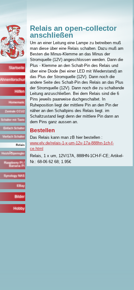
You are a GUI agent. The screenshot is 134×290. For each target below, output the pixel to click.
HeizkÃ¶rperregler (13, 153)
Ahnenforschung (12, 79)
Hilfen (20, 91)
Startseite (17, 68)
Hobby (19, 208)
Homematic (17, 102)
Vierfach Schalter (13, 136)
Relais (20, 145)
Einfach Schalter (14, 128)
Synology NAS (14, 175)
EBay (21, 185)
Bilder (20, 196)
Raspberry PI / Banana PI (14, 164)
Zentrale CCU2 (15, 111)
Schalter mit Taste (13, 119)
